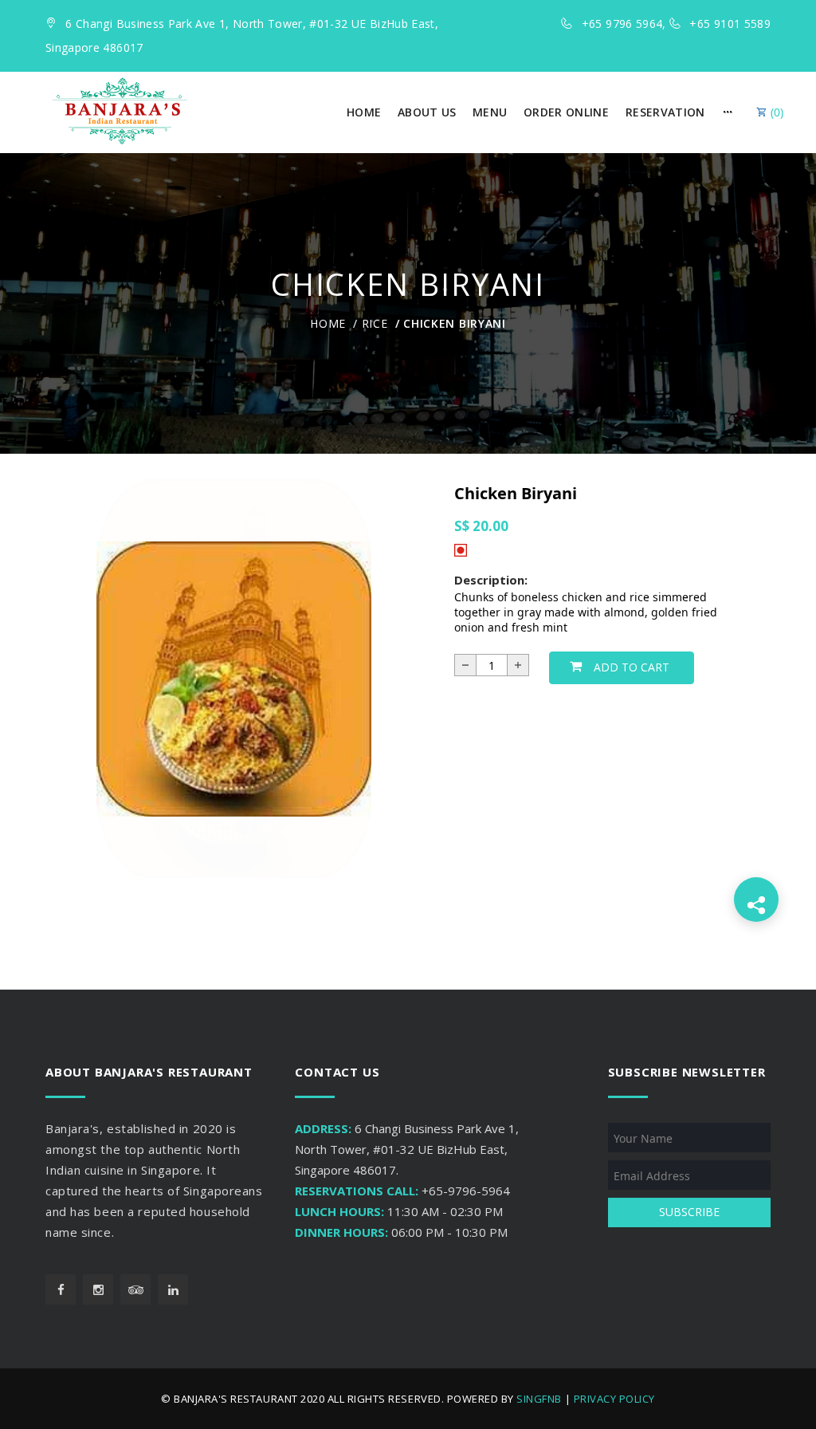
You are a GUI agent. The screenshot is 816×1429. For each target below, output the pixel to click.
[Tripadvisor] (135, 1289)
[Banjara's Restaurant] (120, 111)
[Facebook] (60, 1289)
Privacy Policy (614, 1399)
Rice (375, 323)
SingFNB (539, 1399)
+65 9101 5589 (730, 23)
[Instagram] (98, 1289)
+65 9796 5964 (622, 23)
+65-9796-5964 (466, 1191)
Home (328, 323)
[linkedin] (173, 1289)
